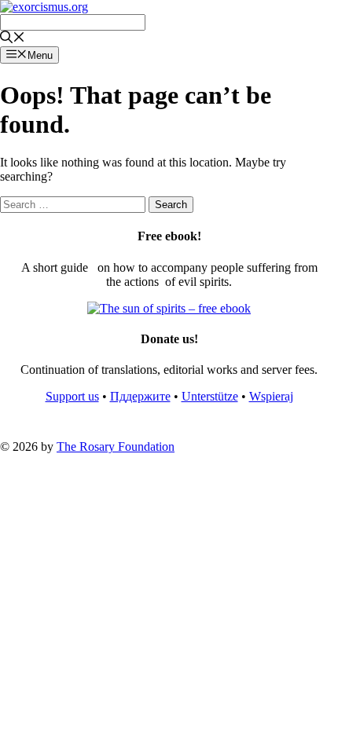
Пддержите (140, 396)
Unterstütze (210, 396)
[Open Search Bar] (12, 39)
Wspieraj (271, 396)
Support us (72, 396)
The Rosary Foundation (116, 446)
